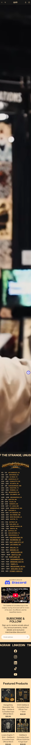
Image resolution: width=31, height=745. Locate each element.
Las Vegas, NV (15, 544)
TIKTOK (14, 645)
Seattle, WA (16, 554)
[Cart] (29, 2)
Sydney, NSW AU (16, 571)
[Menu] (2, 2)
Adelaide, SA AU (17, 569)
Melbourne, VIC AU (17, 566)
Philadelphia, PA (16, 537)
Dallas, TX (14, 547)
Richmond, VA (15, 540)
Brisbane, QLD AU (17, 562)
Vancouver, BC (16, 552)
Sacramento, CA (16, 559)
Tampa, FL (14, 564)
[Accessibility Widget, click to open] (28, 372)
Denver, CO (14, 550)
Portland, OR (14, 557)
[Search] (5, 2)
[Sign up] (27, 637)
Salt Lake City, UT (17, 542)
